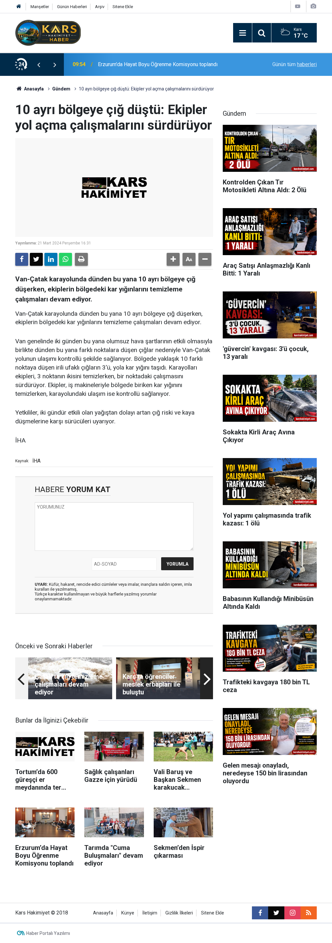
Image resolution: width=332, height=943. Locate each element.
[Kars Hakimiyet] (48, 32)
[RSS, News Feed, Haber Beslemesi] (309, 912)
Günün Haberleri (72, 6)
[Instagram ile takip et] (292, 912)
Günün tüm (294, 64)
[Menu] (242, 33)
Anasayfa (33, 88)
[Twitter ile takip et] (276, 912)
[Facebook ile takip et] (260, 912)
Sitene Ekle (123, 6)
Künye (127, 913)
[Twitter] (36, 259)
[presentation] (38, 64)
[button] (173, 259)
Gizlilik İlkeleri (179, 913)
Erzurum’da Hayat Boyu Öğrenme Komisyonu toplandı (158, 64)
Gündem (61, 88)
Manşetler (39, 6)
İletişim (149, 913)
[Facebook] (21, 259)
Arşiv (99, 6)
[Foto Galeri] (313, 6)
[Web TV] (297, 6)
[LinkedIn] (50, 259)
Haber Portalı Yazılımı (48, 933)
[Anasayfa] (18, 6)
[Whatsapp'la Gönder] (65, 259)
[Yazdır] (81, 259)
